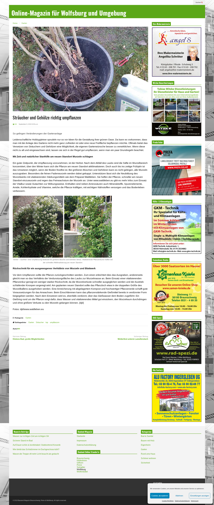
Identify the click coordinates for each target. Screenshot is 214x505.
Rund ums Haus (148, 454)
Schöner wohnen (148, 458)
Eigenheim (145, 445)
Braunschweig (83, 458)
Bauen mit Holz (147, 441)
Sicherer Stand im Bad (23, 441)
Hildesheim (82, 460)
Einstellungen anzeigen (199, 496)
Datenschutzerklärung (182, 501)
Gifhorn (80, 463)
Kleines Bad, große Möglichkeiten (28, 339)
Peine (79, 465)
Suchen (198, 2)
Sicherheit (145, 463)
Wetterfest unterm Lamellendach (133, 339)
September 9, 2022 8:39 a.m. (28, 124)
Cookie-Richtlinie (168, 501)
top (47, 322)
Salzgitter (81, 467)
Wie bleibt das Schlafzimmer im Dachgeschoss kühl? (36, 449)
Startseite (81, 436)
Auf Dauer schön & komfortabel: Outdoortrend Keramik (36, 445)
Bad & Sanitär (147, 436)
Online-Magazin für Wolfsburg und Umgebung (69, 13)
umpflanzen (54, 322)
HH (15, 124)
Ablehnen (179, 496)
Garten (28, 318)
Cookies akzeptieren (159, 496)
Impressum (194, 501)
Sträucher (40, 322)
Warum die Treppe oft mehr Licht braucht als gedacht (36, 454)
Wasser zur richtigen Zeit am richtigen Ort (31, 436)
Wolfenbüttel (82, 472)
